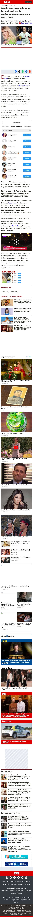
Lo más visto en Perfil (10, 813)
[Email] (30, 71)
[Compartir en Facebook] (16, 71)
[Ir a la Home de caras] (7, 2)
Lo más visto (7, 771)
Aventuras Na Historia (8, 891)
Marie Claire (20, 881)
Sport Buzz (28, 891)
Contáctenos (26, 897)
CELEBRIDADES (4, 5)
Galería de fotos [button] (26, 23)
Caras (18, 888)
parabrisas (16, 721)
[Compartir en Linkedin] (26, 71)
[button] (16, 37)
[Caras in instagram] (7, 877)
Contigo (23, 888)
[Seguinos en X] (14, 877)
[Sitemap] (26, 877)
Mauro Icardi (23, 86)
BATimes (27, 884)
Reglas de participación (23, 900)
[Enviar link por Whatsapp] (23, 71)
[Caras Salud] (16, 858)
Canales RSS (6, 897)
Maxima (19, 893)
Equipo (13, 900)
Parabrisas (13, 884)
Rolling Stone (20, 891)
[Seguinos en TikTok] (18, 877)
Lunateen (20, 884)
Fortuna (28, 881)
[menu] (2, 2)
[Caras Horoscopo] (16, 865)
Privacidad (6, 900)
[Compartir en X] (19, 71)
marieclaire (16, 668)
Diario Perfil (6, 881)
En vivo (29, 2)
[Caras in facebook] (11, 877)
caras (16, 694)
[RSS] (22, 877)
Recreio (13, 893)
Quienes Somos (16, 897)
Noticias (13, 881)
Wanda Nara (12, 203)
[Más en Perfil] (10, 636)
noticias (16, 641)
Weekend (6, 884)
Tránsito (16, 902)
